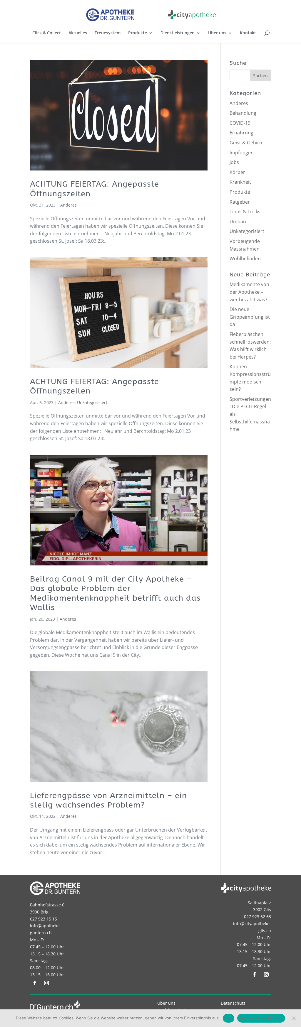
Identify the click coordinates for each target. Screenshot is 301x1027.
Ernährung (241, 132)
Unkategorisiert (92, 402)
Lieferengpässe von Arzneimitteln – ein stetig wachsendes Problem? (108, 800)
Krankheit (240, 182)
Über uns (217, 33)
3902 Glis (262, 909)
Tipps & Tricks (245, 211)
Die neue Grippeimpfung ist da (250, 316)
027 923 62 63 (257, 916)
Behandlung (243, 113)
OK (228, 1018)
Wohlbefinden (245, 258)
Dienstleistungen (177, 33)
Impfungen (242, 152)
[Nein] (294, 1018)
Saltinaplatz (259, 903)
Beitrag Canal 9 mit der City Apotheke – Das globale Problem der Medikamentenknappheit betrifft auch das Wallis (115, 593)
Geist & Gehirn (246, 142)
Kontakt (248, 33)
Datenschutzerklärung (261, 1018)
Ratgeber (240, 202)
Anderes (68, 205)
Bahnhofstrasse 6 (47, 905)
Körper (237, 172)
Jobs (234, 162)
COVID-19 (240, 123)
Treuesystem (108, 33)
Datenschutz (233, 1003)
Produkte (137, 33)
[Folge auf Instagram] (46, 983)
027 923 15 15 (43, 919)
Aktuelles (77, 33)
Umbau (238, 221)
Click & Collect (46, 33)
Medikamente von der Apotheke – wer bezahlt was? (249, 292)
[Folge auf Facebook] (34, 983)
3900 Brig (39, 912)
